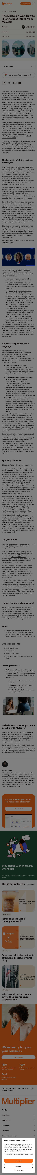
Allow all (18, 1161)
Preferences (18, 1170)
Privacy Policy (28, 1154)
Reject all (18, 1166)
